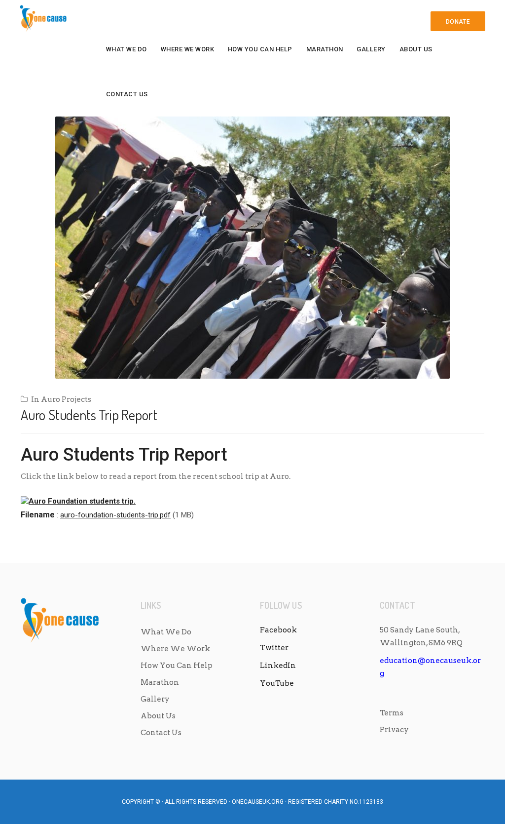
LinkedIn (278, 665)
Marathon (324, 49)
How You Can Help (260, 49)
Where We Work (188, 49)
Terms (391, 712)
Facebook (278, 630)
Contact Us (127, 94)
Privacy (394, 729)
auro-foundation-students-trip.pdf (115, 514)
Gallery (371, 49)
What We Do (126, 49)
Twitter (274, 647)
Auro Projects (66, 399)
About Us (416, 49)
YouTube (277, 683)
